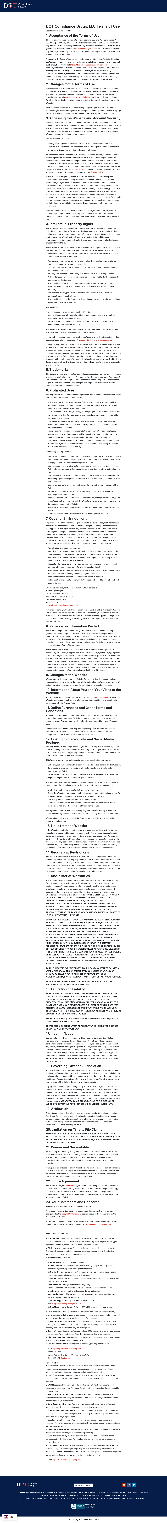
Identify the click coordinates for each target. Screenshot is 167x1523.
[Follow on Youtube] (124, 1485)
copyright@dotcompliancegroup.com (62, 605)
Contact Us (65, 1358)
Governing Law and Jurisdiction (79, 97)
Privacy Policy (79, 169)
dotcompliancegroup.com (86, 48)
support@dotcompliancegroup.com (96, 340)
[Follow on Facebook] (129, 1485)
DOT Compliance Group (88, 1520)
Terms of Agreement (83, 1485)
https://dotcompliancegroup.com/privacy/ (88, 65)
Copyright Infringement (71, 1214)
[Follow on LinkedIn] (134, 1485)
